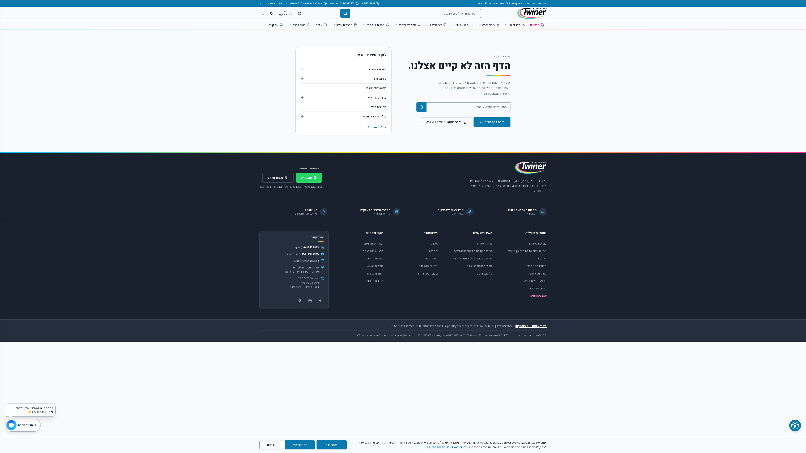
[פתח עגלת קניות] (262, 13)
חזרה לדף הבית (494, 122)
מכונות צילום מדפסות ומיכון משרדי (527, 251)
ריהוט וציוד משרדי (376, 88)
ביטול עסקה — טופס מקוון (531, 326)
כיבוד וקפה (488, 25)
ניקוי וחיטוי (514, 25)
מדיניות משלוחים (428, 266)
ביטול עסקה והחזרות (426, 273)
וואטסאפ (306, 178)
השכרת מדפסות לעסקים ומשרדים (473, 251)
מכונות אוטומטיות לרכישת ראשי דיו (472, 258)
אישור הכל (332, 445)
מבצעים (534, 25)
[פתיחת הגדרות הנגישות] (795, 425)
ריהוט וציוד (462, 25)
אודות (319, 25)
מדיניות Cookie (374, 266)
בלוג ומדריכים (484, 273)
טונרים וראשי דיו (375, 25)
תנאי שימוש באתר (373, 251)
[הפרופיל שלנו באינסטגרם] (310, 301)
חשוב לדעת (299, 25)
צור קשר (273, 25)
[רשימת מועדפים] (271, 13)
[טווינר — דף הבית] (532, 13)
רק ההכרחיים (299, 445)
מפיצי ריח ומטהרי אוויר (479, 266)
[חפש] (345, 13)
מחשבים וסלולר (407, 25)
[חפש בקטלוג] (421, 107)
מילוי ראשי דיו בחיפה (374, 116)
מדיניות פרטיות (374, 258)
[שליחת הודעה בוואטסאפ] (300, 301)
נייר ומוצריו (436, 25)
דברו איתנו (443, 122)
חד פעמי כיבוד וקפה (535, 281)
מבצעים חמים (378, 107)
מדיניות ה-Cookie (457, 447)
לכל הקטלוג (378, 127)
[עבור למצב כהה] (299, 13)
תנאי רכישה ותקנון (373, 243)
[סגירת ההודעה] (8, 407)
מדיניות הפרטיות (436, 447)
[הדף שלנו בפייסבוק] (320, 301)
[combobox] (410, 13)
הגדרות (271, 445)
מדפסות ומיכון (344, 25)
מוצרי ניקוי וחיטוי (377, 97)
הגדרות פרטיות (374, 281)
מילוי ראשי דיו (484, 243)
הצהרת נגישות (375, 273)
